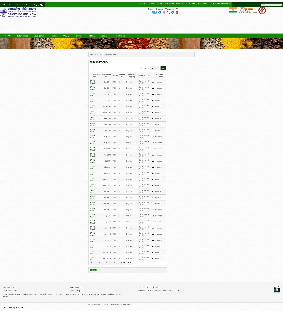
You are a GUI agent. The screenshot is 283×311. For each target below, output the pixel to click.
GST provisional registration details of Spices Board (145, 3)
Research (54, 36)
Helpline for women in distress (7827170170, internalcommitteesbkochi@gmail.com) (90, 294)
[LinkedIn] (172, 13)
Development (39, 36)
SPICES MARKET (93, 82)
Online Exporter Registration (149, 287)
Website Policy (75, 291)
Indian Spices (22, 36)
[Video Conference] (154, 13)
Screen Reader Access (23, 5)
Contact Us (170, 9)
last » (130, 263)
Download (158, 82)
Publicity (91, 36)
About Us (7, 36)
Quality (66, 36)
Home (151, 9)
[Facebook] (159, 13)
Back (93, 270)
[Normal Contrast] (41, 5)
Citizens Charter (9, 287)
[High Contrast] (43, 5)
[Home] (18, 17)
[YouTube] (177, 13)
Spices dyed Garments (11, 291)
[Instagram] (164, 13)
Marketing (78, 36)
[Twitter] (168, 13)
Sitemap (160, 9)
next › (123, 263)
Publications (101, 55)
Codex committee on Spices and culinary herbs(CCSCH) (158, 291)
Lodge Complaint (76, 287)
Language (143, 68)
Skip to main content (9, 5)
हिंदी (177, 9)
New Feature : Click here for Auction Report (181, 3)
